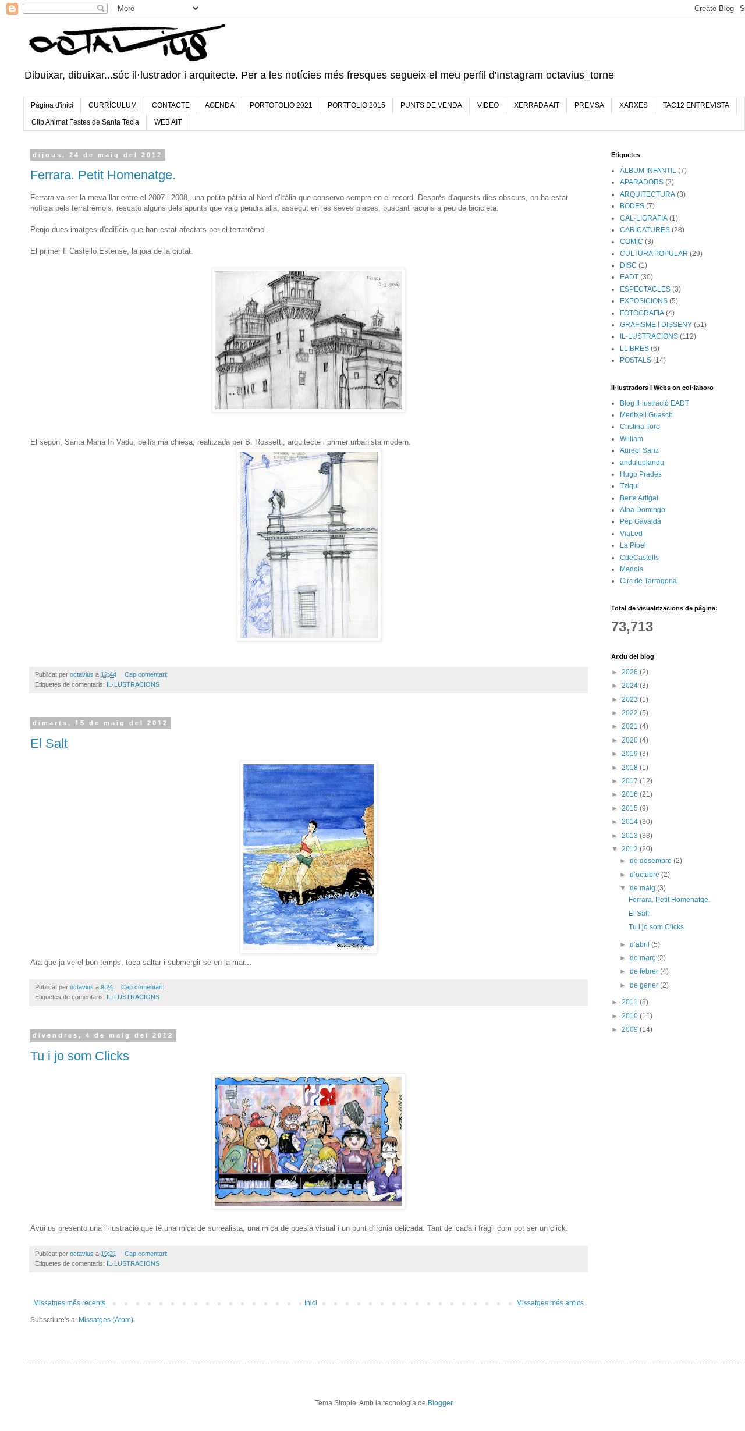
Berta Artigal (639, 498)
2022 (631, 713)
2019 (631, 754)
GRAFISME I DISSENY (656, 325)
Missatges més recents (69, 1303)
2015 (631, 808)
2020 (631, 740)
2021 (631, 726)
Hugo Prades (641, 474)
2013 (631, 836)
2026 (631, 672)
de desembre (651, 861)
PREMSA (589, 105)
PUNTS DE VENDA (431, 105)
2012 (631, 849)
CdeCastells (639, 557)
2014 (631, 822)
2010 (631, 1016)
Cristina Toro (640, 426)
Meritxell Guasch (646, 415)
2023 (631, 699)
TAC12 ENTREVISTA (696, 105)
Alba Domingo (642, 510)
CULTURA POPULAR (654, 254)
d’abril (640, 944)
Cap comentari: (147, 674)
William (631, 439)
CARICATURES (645, 230)
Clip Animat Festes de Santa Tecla (85, 122)
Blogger (440, 1403)
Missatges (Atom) (106, 1320)
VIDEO (488, 105)
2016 (631, 794)
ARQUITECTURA (647, 194)
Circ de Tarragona (648, 581)
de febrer (645, 971)
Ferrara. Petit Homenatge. (103, 175)
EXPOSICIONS (644, 301)
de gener (645, 985)
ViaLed (631, 534)
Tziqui (629, 486)
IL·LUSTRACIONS (133, 684)
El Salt (49, 743)
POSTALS (635, 360)
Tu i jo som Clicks (79, 1056)
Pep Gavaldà (640, 521)
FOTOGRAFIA (642, 313)
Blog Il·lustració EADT (654, 403)
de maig (643, 888)
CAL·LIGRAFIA (644, 218)
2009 (631, 1029)
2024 (631, 685)
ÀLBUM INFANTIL (648, 170)
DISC (628, 265)
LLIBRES (634, 349)
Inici (310, 1303)
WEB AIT (168, 122)
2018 (631, 768)
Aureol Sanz (639, 450)
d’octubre (645, 875)
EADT (629, 277)
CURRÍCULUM (112, 105)
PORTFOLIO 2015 (356, 105)
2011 (631, 1002)
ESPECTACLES (645, 289)
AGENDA (220, 105)
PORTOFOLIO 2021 (281, 105)
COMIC (631, 241)
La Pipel (633, 545)
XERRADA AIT (536, 105)
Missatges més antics (550, 1303)
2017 (631, 781)
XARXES (633, 105)
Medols (631, 569)
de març (643, 958)
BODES (632, 206)
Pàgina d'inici (52, 105)
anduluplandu (642, 463)
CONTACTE (171, 105)
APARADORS (642, 182)
